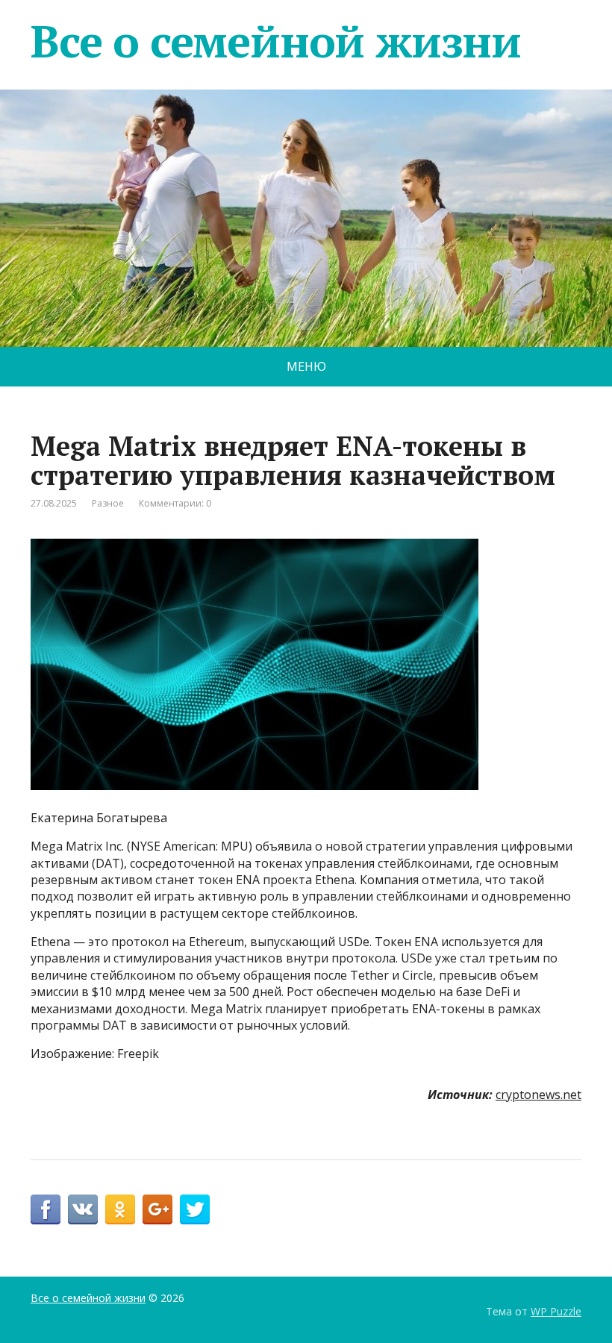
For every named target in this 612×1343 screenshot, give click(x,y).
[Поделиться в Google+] (157, 1209)
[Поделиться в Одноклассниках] (120, 1209)
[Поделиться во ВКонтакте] (83, 1209)
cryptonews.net (538, 1094)
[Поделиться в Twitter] (195, 1209)
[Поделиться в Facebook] (45, 1209)
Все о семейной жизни (276, 41)
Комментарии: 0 (175, 503)
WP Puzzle (556, 1311)
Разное (108, 503)
